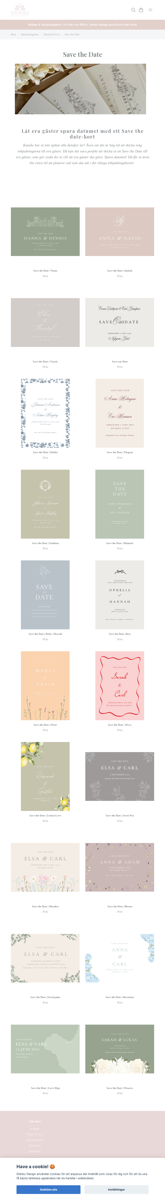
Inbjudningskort (30, 34)
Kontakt (34, 1128)
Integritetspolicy (35, 1140)
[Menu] (150, 10)
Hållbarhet (35, 1145)
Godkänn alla (48, 1189)
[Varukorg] (141, 9)
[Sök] (133, 9)
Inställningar (116, 1189)
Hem (13, 34)
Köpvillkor (35, 1151)
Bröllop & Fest (52, 34)
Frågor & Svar (34, 1134)
